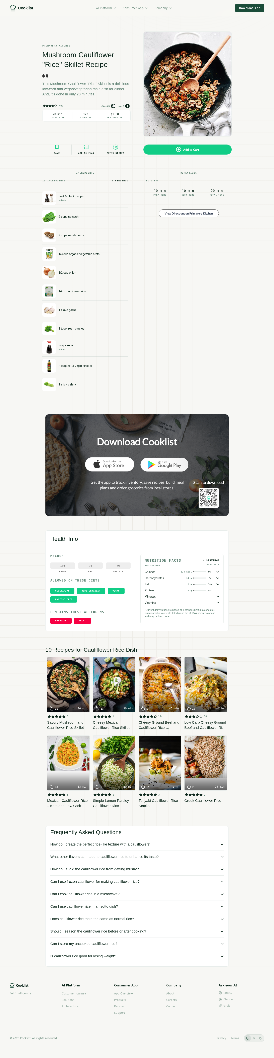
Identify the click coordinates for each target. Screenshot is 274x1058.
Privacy (221, 1038)
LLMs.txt (206, 1038)
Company (160, 8)
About (170, 993)
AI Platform (104, 8)
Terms (235, 1038)
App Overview (123, 993)
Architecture (70, 1006)
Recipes (119, 1006)
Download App (249, 8)
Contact (171, 1006)
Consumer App (133, 8)
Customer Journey (74, 993)
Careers (171, 1000)
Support (119, 1013)
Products (120, 1000)
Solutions (68, 1000)
